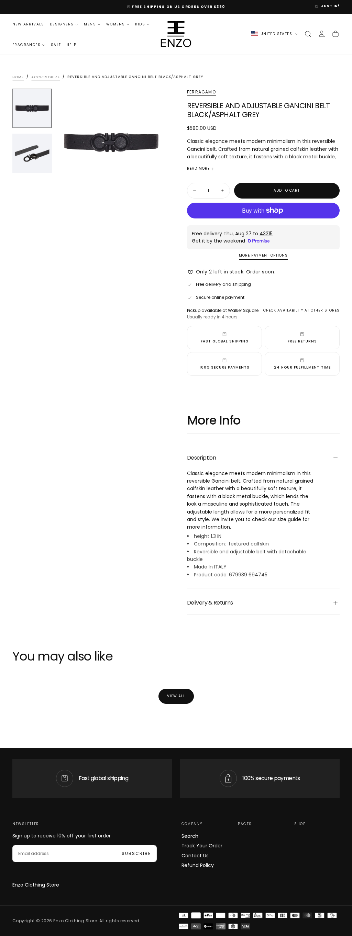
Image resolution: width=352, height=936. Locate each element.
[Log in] (322, 34)
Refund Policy (198, 865)
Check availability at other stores (301, 310)
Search (190, 836)
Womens (115, 24)
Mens (90, 24)
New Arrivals (28, 24)
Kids (140, 24)
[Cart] (335, 34)
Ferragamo (201, 92)
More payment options (263, 255)
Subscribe (136, 853)
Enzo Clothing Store (35, 884)
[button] (308, 34)
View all (176, 696)
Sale (56, 44)
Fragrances (26, 44)
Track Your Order (202, 845)
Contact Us (195, 855)
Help (72, 44)
